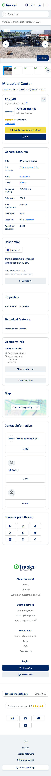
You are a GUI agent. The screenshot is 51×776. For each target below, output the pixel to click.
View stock (10, 123)
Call (27, 136)
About (25, 584)
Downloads (26, 651)
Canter (23, 182)
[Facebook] (25, 718)
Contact (25, 589)
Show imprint (23, 369)
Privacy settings (27, 767)
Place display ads (23, 620)
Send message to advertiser (27, 130)
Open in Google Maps (23, 407)
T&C (25, 741)
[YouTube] (39, 718)
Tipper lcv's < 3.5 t (29, 167)
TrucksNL (27, 668)
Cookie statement (25, 754)
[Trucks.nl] (9, 5)
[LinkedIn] (25, 725)
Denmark (30, 219)
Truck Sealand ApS (25, 108)
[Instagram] (12, 718)
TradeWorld (27, 674)
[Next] (45, 44)
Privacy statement (25, 760)
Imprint (25, 748)
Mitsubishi (25, 176)
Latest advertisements (25, 636)
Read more (24, 281)
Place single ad (25, 610)
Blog (25, 641)
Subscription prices (25, 615)
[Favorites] (43, 99)
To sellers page (25, 380)
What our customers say (24, 594)
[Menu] (47, 5)
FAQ (25, 646)
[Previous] (5, 44)
